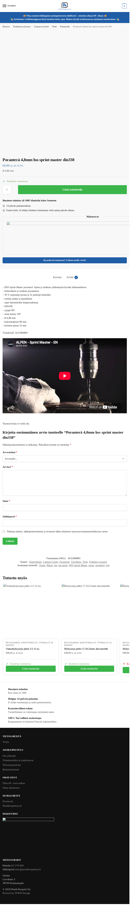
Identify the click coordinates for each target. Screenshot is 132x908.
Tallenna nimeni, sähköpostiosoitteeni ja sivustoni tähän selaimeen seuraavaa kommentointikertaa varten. (57, 531)
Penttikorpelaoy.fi (12, 805)
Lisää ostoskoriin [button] (30, 668)
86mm (50, 565)
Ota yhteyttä (9, 755)
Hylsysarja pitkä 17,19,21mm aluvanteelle (86, 649)
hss (55, 565)
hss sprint (63, 565)
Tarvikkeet (76, 562)
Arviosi (8, 467)
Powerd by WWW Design (16, 893)
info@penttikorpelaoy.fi (28, 869)
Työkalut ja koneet (22, 26)
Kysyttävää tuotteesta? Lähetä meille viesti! (64, 260)
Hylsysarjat (13, 643)
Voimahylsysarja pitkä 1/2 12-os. (23, 649)
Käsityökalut (35, 562)
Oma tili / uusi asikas (14, 783)
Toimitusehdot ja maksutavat (18, 760)
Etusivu (6, 26)
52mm (42, 565)
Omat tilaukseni (11, 787)
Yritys (6, 742)
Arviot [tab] (71, 277)
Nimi (6, 501)
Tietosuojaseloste (12, 765)
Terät (54, 26)
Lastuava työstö (41, 26)
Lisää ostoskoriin (72, 189)
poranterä (99, 565)
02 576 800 (17, 865)
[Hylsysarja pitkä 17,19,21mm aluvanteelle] (89, 611)
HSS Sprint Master (78, 565)
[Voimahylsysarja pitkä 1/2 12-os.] (30, 611)
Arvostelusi (10, 452)
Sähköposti (10, 516)
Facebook (8, 801)
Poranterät (65, 26)
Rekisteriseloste (11, 769)
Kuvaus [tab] (57, 277)
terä (107, 565)
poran (91, 565)
